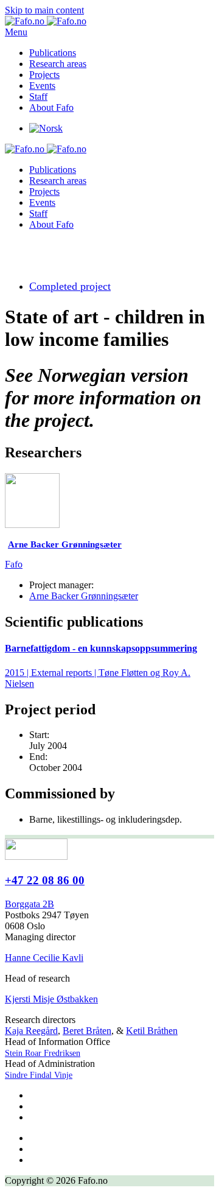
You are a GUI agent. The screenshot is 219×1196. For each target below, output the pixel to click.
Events (42, 85)
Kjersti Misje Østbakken (51, 999)
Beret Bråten (87, 1030)
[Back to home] (45, 21)
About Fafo (51, 107)
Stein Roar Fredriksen (42, 1053)
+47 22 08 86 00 (45, 880)
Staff (38, 96)
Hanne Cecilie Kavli (44, 957)
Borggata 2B (29, 904)
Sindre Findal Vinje (38, 1075)
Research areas (57, 63)
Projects (44, 74)
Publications (52, 52)
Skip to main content (44, 10)
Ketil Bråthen (152, 1030)
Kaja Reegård (31, 1030)
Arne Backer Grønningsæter (83, 596)
